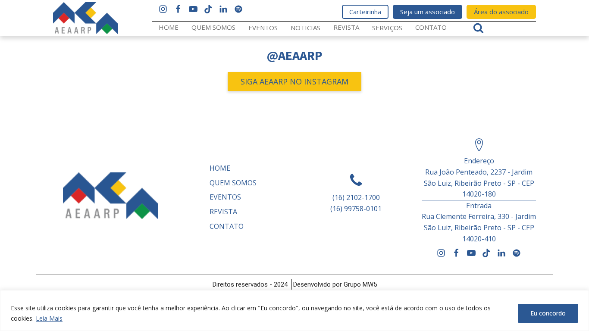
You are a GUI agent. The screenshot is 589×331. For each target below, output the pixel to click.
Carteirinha (365, 11)
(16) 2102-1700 (356, 197)
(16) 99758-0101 (356, 208)
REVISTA (346, 27)
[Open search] (478, 28)
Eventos (263, 27)
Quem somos (213, 27)
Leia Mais (49, 318)
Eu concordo (548, 313)
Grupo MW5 (360, 284)
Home (169, 27)
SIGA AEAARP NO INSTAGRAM (294, 81)
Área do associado (501, 11)
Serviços (387, 27)
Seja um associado (427, 11)
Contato (431, 27)
